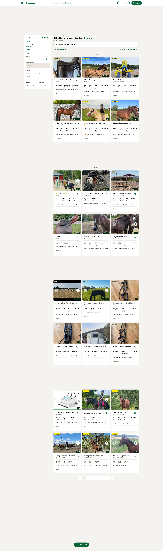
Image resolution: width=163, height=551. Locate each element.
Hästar (28, 41)
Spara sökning (61, 49)
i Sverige (87, 38)
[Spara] (77, 80)
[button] (67, 180)
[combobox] (35, 59)
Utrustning (29, 44)
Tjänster (28, 46)
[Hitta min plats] (47, 59)
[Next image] (78, 181)
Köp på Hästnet (53, 3)
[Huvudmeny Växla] (22, 3)
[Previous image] (56, 181)
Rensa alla (45, 37)
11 (102, 478)
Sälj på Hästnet (66, 3)
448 (107, 478)
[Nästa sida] (112, 478)
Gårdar (28, 49)
